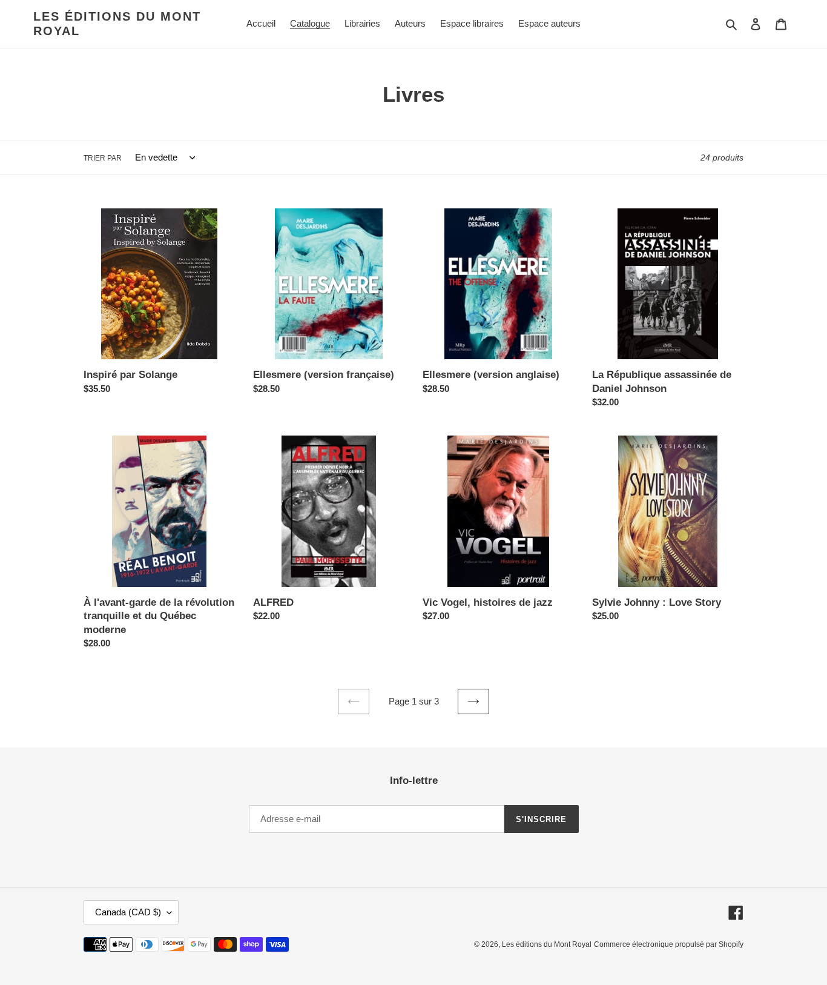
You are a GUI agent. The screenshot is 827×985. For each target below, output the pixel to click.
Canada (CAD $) (128, 912)
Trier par (103, 158)
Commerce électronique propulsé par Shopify (668, 944)
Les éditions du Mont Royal (117, 24)
